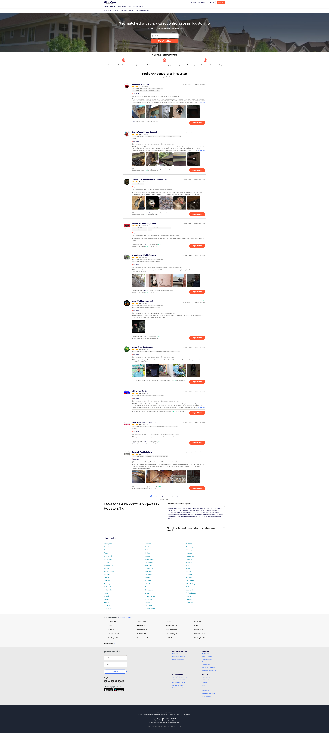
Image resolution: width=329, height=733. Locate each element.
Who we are (205, 680)
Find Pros (175, 654)
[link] (164, 87)
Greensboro (149, 590)
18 (177, 496)
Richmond (189, 590)
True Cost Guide (207, 656)
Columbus (148, 605)
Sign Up (221, 2)
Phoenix (106, 547)
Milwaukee (189, 602)
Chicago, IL (169, 621)
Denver (106, 578)
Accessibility (173, 719)
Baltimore (148, 550)
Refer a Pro (205, 662)
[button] (138, 111)
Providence (190, 556)
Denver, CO (112, 625)
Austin (188, 565)
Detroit (147, 556)
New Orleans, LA (171, 630)
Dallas (188, 568)
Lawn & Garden (121, 6)
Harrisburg (189, 547)
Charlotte (148, 587)
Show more (201, 102)
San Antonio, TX (199, 634)
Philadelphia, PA (113, 634)
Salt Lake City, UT (172, 634)
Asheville (148, 584)
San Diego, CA (113, 638)
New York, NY (199, 630)
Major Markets (110, 538)
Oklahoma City (150, 608)
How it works (206, 677)
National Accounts (177, 688)
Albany (147, 578)
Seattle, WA (170, 638)
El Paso (188, 571)
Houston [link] (115, 10)
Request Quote (197, 123)
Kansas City (149, 568)
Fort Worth (189, 575)
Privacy (154, 719)
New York (148, 581)
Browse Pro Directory (178, 656)
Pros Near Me (206, 665)
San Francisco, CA (143, 638)
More (129, 6)
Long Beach (108, 556)
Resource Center (207, 659)
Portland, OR (141, 634)
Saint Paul (148, 565)
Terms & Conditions (175, 722)
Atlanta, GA (112, 621)
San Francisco (109, 571)
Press (203, 685)
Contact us (205, 691)
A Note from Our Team (208, 667)
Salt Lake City (190, 584)
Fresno (106, 553)
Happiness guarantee (208, 693)
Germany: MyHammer (154, 714)
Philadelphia (190, 550)
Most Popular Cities (110, 617)
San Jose (107, 575)
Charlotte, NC (141, 621)
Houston (189, 578)
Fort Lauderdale (109, 587)
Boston (147, 553)
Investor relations (207, 688)
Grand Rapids (149, 559)
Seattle (188, 596)
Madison (188, 599)
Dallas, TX (197, 621)
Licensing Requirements (209, 670)
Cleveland (148, 602)
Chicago (107, 605)
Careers (204, 682)
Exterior (112, 6)
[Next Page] (183, 496)
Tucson (106, 550)
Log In (212, 2)
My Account (205, 654)
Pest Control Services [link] (126, 10)
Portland (189, 544)
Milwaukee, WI (113, 630)
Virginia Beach (191, 593)
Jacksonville (108, 590)
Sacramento (108, 565)
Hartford (107, 581)
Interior (106, 6)
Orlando (107, 596)
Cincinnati (148, 599)
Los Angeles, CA (171, 625)
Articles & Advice (138, 6)
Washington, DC (199, 638)
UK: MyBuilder (187, 714)
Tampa (106, 599)
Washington (108, 584)
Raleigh (147, 593)
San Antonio (190, 581)
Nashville (189, 562)
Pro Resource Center (178, 682)
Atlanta (106, 602)
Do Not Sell (166, 719)
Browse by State (125, 617)
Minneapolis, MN (142, 630)
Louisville (148, 544)
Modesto (107, 562)
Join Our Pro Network (178, 680)
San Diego (107, 568)
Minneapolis (149, 562)
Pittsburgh (189, 553)
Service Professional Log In (180, 677)
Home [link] (105, 10)
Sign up (115, 671)
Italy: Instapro (164, 714)
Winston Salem (150, 596)
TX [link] (110, 10)
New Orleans (149, 547)
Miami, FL (197, 625)
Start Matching (164, 41)
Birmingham (108, 544)
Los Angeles (108, 559)
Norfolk (188, 587)
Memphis (189, 559)
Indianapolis (108, 608)
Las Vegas (148, 575)
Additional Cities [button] (108, 643)
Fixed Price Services (178, 659)
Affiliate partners (207, 696)
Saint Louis (148, 571)
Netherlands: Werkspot (176, 714)
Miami (106, 593)
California (159, 719)
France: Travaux (142, 714)
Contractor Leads (177, 685)
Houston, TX (141, 625)
